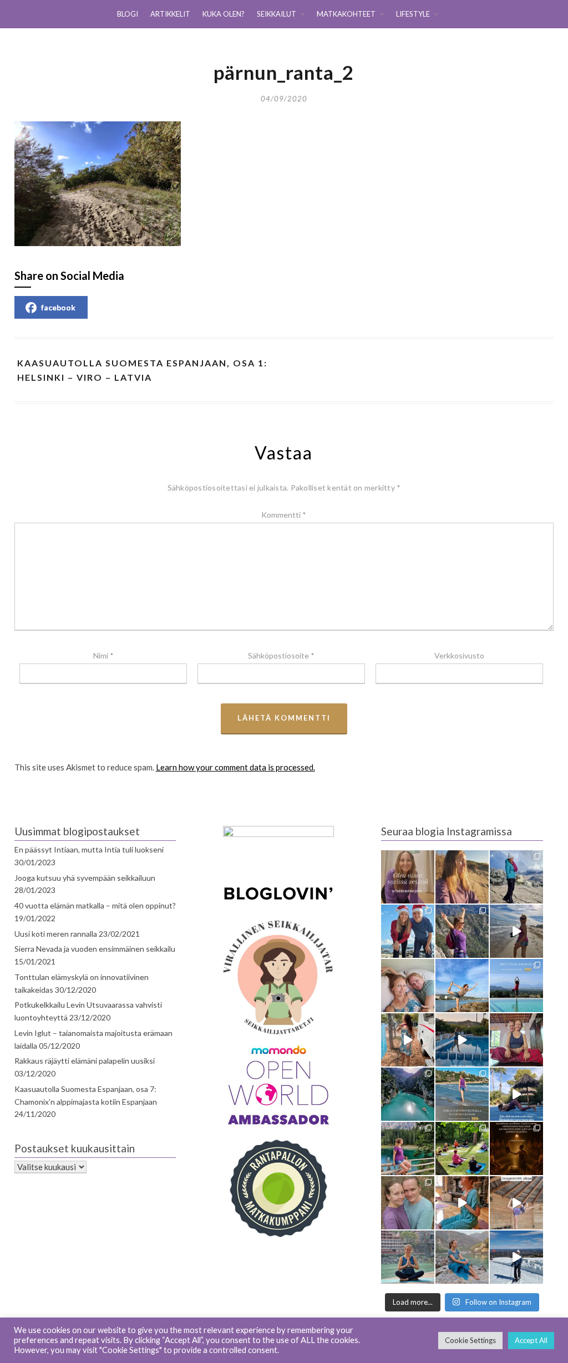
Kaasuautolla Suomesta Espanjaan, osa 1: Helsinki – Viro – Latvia (142, 370)
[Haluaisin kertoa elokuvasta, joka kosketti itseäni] (407, 1257)
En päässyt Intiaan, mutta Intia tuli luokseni (89, 849)
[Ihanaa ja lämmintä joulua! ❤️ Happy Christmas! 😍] (407, 931)
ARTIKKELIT (170, 13)
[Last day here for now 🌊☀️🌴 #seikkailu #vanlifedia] (516, 931)
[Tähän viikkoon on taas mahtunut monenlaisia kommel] (462, 985)
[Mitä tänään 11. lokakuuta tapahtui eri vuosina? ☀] (516, 985)
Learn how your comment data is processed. (235, 767)
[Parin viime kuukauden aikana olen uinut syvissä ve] (407, 876)
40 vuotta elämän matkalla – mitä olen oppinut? (95, 905)
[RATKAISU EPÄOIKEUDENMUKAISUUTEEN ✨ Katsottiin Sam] (516, 1039)
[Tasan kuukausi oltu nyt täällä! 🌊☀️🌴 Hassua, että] (407, 985)
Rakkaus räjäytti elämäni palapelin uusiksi (84, 1060)
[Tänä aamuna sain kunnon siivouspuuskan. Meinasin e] (462, 1039)
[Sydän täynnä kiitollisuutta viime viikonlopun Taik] (462, 1202)
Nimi (103, 655)
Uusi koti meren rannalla (55, 933)
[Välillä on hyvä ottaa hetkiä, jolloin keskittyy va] (407, 1094)
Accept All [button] (531, 1340)
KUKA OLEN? (223, 13)
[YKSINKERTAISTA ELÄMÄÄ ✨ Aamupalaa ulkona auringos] (407, 1039)
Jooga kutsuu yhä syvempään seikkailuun (84, 877)
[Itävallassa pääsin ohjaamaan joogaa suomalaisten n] (462, 1148)
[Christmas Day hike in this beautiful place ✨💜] (516, 876)
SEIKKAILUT (276, 13)
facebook (58, 307)
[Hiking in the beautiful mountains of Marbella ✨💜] (462, 931)
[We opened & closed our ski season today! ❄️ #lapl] (516, 1257)
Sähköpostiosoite (281, 655)
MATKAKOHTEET (346, 13)
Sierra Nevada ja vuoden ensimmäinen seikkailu (94, 948)
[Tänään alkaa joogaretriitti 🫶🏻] (516, 1202)
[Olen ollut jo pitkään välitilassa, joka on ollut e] (462, 876)
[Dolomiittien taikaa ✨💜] (407, 1148)
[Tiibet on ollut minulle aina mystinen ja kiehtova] (462, 1257)
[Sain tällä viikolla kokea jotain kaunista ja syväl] (516, 1148)
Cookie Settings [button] (470, 1340)
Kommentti (283, 514)
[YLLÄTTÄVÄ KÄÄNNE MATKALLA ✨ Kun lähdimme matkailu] (462, 1094)
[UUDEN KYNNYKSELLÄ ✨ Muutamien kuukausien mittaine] (407, 1202)
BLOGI (127, 13)
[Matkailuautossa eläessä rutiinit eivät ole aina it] (516, 1094)
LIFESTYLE (413, 13)
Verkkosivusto (459, 655)
